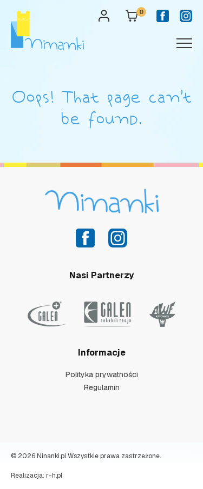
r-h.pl (54, 475)
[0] (132, 18)
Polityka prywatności (102, 374)
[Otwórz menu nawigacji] (184, 42)
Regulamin (102, 387)
